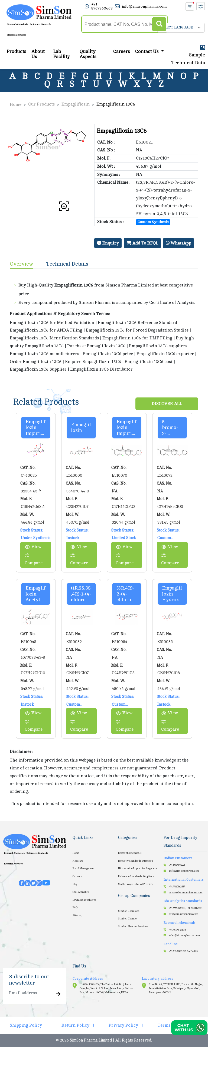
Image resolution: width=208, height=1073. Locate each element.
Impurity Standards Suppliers (135, 860)
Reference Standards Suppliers (136, 876)
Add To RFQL (144, 243)
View (36, 546)
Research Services (16, 35)
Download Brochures (84, 900)
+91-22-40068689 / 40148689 (183, 951)
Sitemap (77, 915)
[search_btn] (159, 24)
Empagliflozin (75, 104)
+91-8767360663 (177, 865)
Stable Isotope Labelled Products (135, 884)
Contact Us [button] (147, 51)
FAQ (75, 907)
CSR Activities (81, 892)
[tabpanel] (104, 323)
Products (16, 51)
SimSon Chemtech (128, 911)
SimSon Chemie (127, 918)
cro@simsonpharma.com (183, 914)
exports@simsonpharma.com (186, 892)
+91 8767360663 (102, 6)
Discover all (167, 403)
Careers (121, 51)
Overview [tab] (21, 264)
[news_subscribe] (58, 994)
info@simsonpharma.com (144, 6)
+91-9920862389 (177, 886)
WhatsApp (180, 243)
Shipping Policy (26, 1025)
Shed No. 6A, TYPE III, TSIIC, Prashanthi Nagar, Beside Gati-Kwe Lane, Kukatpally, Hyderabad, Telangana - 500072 (176, 988)
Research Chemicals (17, 24)
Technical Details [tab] (67, 264)
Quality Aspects (88, 54)
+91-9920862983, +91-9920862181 (185, 908)
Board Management (84, 868)
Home (15, 104)
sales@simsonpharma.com (184, 935)
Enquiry (110, 243)
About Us (38, 54)
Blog (75, 884)
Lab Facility (61, 54)
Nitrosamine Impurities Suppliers (137, 868)
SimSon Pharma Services (133, 926)
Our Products (41, 104)
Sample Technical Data (188, 58)
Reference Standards (40, 24)
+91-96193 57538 (177, 929)
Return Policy (75, 1025)
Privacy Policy (123, 1025)
